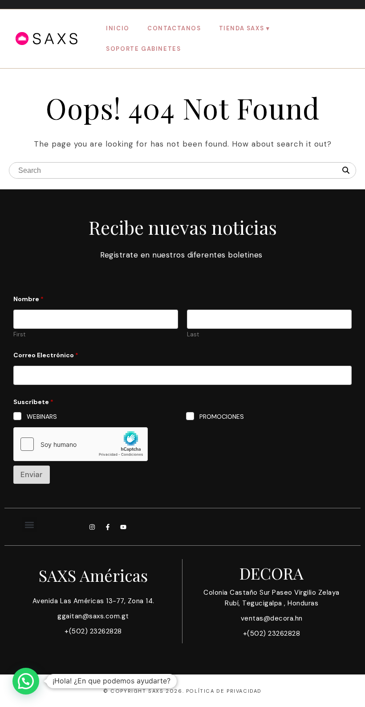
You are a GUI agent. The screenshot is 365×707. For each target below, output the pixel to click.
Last (193, 334)
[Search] (345, 171)
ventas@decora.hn (272, 618)
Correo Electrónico (45, 355)
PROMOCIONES (221, 417)
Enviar (31, 474)
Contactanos (174, 28)
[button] (29, 524)
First (19, 334)
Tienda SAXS (241, 28)
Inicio (118, 28)
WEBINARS (42, 417)
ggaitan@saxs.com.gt (93, 616)
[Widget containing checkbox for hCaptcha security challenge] (80, 444)
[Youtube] (123, 527)
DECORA (271, 573)
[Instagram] (92, 527)
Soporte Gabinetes (143, 49)
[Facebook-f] (107, 527)
